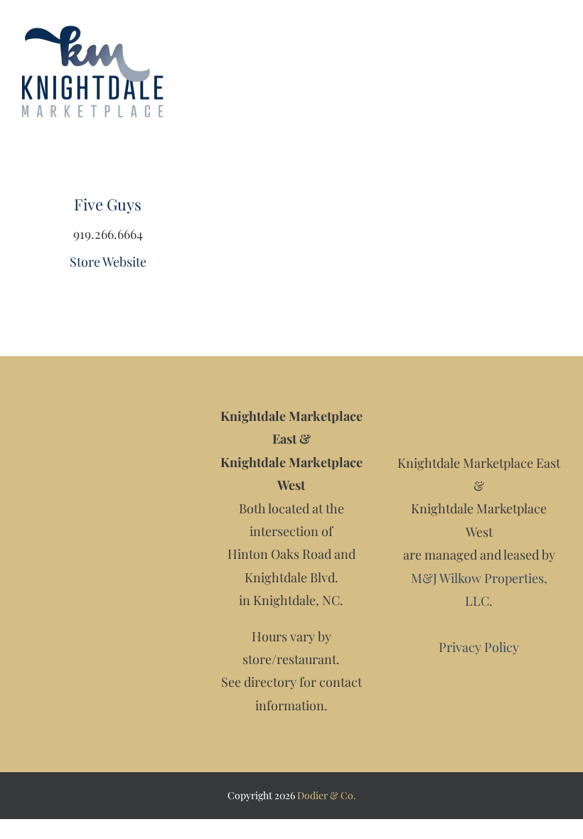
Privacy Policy (479, 647)
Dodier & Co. (326, 795)
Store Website (108, 261)
